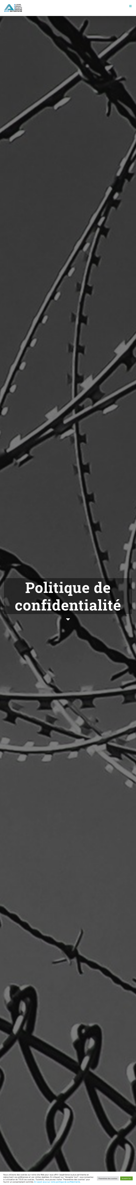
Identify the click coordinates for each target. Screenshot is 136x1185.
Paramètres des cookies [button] (108, 1178)
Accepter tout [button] (126, 1178)
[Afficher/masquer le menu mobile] (130, 6)
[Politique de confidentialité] (68, 600)
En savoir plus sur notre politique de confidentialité (57, 1182)
